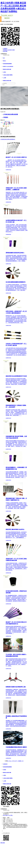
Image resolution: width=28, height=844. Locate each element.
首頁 (2, 139)
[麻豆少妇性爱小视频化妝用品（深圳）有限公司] (7, 18)
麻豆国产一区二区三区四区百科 (8, 66)
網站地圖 (5, 51)
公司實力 (4, 775)
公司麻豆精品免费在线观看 (10, 114)
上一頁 (11, 760)
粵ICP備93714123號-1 (8, 815)
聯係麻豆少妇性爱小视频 (9, 49)
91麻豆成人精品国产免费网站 (8, 74)
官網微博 (5, 48)
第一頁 (8, 760)
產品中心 (4, 60)
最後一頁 (21, 760)
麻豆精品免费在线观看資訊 (7, 63)
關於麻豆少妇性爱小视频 (7, 69)
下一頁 (17, 760)
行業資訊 (5, 117)
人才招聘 (4, 77)
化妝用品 (4, 769)
